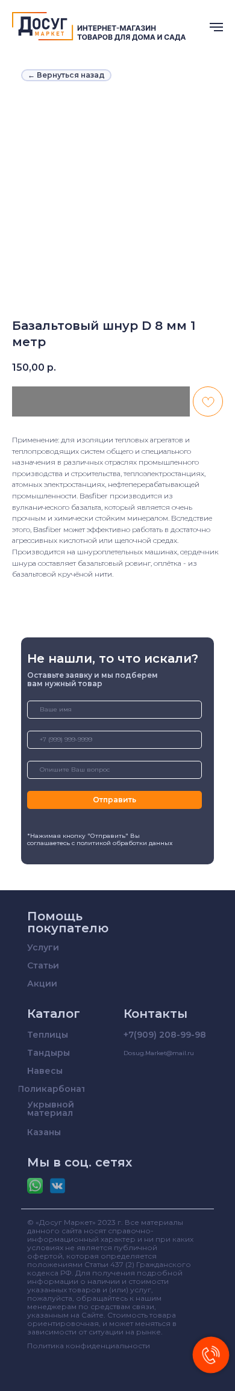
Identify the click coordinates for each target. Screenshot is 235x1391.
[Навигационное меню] (216, 27)
